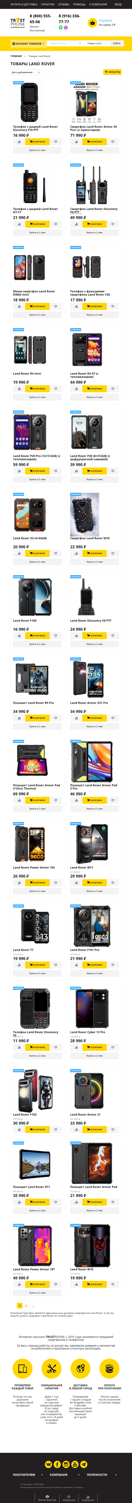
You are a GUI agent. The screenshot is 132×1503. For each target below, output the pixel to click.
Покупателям (24, 1474)
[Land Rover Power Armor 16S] (37, 844)
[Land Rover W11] (94, 844)
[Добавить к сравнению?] (19, 141)
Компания (58, 1474)
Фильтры (114, 71)
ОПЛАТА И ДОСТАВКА (23, 4)
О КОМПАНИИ (98, 4)
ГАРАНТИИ (47, 4)
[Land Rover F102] (37, 1091)
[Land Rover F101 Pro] (94, 926)
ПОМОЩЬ (79, 4)
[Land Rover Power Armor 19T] (37, 1246)
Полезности (97, 1474)
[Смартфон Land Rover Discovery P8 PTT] (94, 185)
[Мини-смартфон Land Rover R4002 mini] (37, 268)
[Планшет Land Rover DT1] (37, 1163)
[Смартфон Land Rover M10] (94, 515)
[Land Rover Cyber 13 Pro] (94, 1008)
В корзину (39, 141)
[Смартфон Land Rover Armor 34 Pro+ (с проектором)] (94, 103)
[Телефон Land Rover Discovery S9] (37, 1008)
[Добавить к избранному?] (56, 141)
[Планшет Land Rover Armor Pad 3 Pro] (94, 762)
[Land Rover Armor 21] (94, 1091)
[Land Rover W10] (94, 1246)
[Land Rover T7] (37, 926)
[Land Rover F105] (37, 597)
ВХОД (118, 4)
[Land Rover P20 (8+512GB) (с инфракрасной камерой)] (94, 432)
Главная (16, 56)
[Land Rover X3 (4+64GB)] (37, 515)
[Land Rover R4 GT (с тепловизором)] (94, 350)
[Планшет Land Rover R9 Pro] (37, 679)
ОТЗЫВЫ (63, 4)
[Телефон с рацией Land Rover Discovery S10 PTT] (37, 103)
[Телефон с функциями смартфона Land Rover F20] (94, 268)
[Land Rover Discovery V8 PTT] (94, 597)
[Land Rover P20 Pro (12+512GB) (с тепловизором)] (37, 432)
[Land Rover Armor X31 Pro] (94, 679)
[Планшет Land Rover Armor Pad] (94, 1163)
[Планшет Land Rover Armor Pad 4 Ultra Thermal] (37, 762)
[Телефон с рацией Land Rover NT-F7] (37, 185)
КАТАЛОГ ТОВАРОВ (28, 43)
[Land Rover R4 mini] (37, 350)
